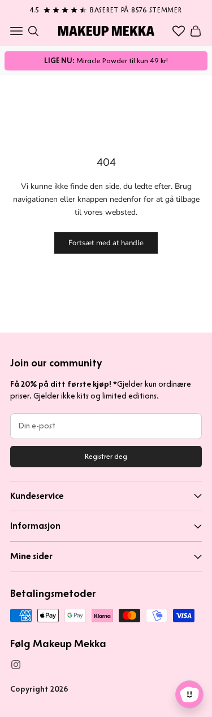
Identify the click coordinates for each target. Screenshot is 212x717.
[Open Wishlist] (178, 31)
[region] (106, 8)
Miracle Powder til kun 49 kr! (106, 60)
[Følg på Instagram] (15, 664)
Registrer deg (106, 456)
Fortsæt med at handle (106, 243)
